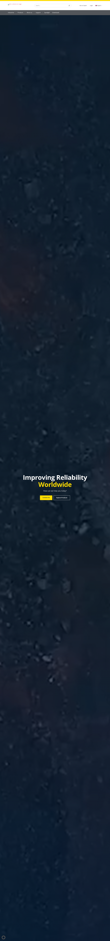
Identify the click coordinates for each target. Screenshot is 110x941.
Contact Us (46, 497)
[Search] (69, 5)
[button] (3, 937)
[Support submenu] (42, 12)
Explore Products (61, 498)
